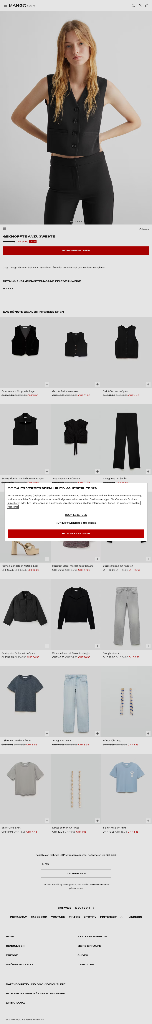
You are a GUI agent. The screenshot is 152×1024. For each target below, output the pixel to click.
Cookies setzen (76, 514)
